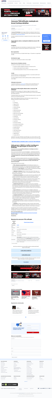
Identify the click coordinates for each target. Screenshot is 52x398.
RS (37, 5)
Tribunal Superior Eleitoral (20, 34)
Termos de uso (26, 388)
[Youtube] (43, 388)
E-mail (15, 366)
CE (15, 5)
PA (26, 5)
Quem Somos (2, 362)
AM (11, 5)
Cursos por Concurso (29, 368)
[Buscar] (9, 1)
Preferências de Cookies (4, 372)
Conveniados (2, 368)
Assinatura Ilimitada (29, 362)
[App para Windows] (38, 388)
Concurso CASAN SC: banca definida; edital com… (15, 297)
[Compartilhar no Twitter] (37, 280)
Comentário (13, 338)
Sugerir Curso (41, 367)
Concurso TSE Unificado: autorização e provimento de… (36, 297)
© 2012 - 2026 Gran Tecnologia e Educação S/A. (8, 388)
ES (18, 5)
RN (33, 5)
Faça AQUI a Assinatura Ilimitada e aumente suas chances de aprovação (24, 212)
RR (36, 5)
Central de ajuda (16, 362)
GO (19, 5)
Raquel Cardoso (23, 298)
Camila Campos (13, 299)
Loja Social (2, 366)
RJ (32, 5)
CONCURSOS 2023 (26, 255)
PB (27, 5)
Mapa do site (31, 388)
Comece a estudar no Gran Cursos (26, 268)
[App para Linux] (39, 388)
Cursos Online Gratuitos (30, 374)
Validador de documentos (4, 367)
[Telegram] (50, 388)
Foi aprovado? (17, 371)
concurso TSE (23, 83)
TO (42, 5)
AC (9, 5)
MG (22, 5)
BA (14, 5)
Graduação (28, 366)
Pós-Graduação (29, 367)
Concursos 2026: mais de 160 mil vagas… (26, 297)
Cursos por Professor (29, 372)
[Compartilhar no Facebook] (36, 280)
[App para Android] (42, 388)
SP (41, 5)
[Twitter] (49, 388)
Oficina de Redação (29, 373)
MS (23, 5)
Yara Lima (13, 28)
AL (10, 5)
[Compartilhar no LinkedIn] (38, 280)
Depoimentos (41, 362)
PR (31, 5)
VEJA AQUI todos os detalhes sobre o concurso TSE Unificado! (26, 141)
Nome (12, 348)
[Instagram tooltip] (45, 388)
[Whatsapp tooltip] (46, 388)
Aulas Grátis (41, 366)
